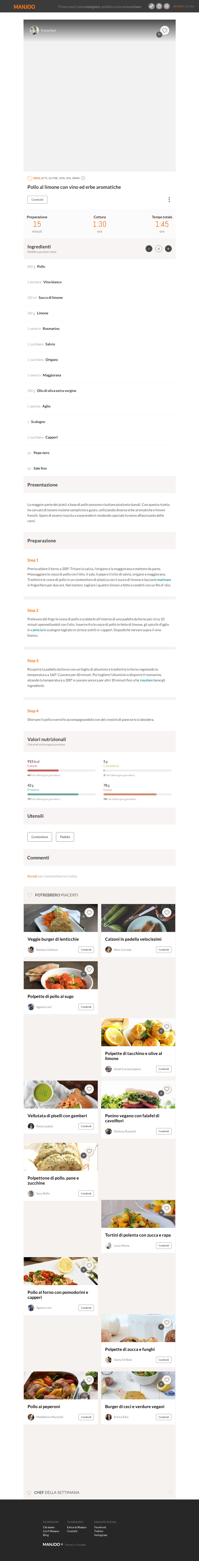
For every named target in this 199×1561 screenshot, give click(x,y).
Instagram (100, 1535)
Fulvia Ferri (48, 30)
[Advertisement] (128, 987)
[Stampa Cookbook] (167, 6)
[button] (83, 178)
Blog (46, 1535)
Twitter (98, 1531)
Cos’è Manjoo (51, 1531)
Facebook (100, 1527)
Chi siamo (49, 1527)
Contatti (72, 1531)
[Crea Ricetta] (151, 6)
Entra (190, 6)
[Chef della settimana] (171, 1492)
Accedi (32, 876)
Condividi (37, 199)
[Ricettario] (159, 6)
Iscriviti (178, 6)
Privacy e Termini (75, 1544)
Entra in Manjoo (76, 1527)
